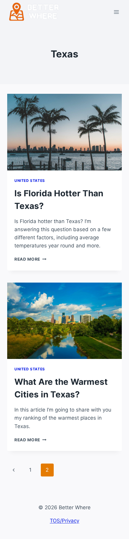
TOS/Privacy (64, 521)
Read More (30, 259)
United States (29, 180)
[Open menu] (116, 12)
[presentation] (64, 132)
